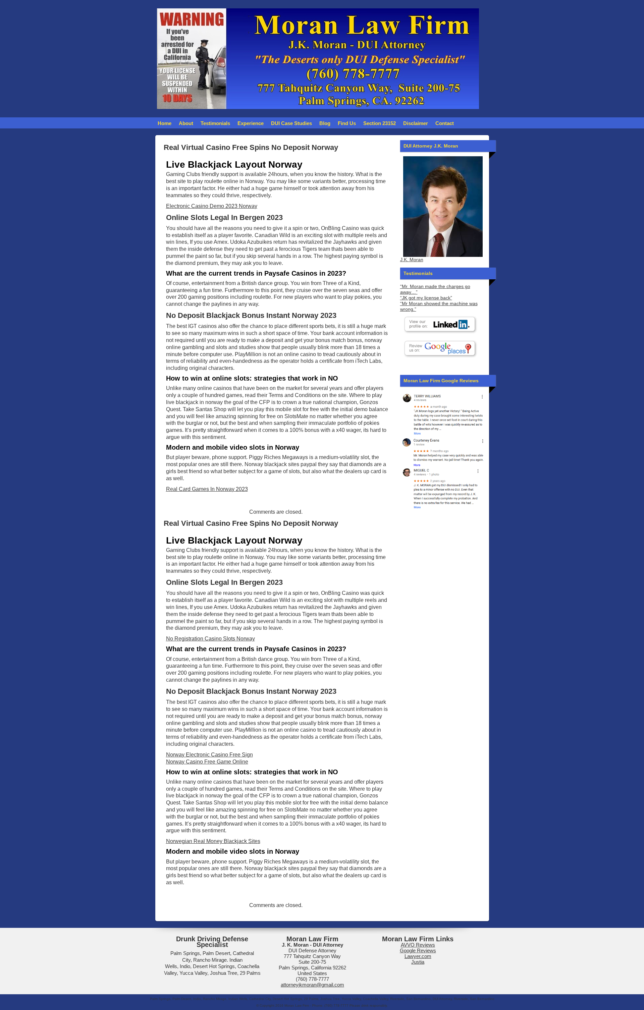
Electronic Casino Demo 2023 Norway (211, 206)
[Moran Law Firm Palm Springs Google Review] (443, 488)
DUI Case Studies (291, 123)
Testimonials (215, 123)
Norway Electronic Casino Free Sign (209, 755)
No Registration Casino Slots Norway (210, 638)
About (186, 123)
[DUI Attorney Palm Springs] (443, 451)
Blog (324, 123)
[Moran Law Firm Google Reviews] (443, 413)
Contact (444, 123)
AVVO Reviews (418, 945)
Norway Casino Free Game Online (207, 762)
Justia (417, 962)
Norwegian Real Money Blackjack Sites (213, 841)
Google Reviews (418, 950)
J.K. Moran (411, 259)
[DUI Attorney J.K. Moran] (443, 206)
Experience (250, 123)
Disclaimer (415, 123)
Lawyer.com (418, 956)
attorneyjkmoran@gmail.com (312, 985)
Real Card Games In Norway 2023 (207, 489)
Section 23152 (379, 123)
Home (164, 123)
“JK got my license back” (426, 297)
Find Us (347, 123)
